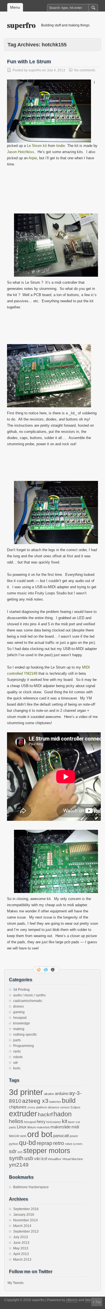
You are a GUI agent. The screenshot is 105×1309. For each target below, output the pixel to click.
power (74, 1136)
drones (18, 1006)
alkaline (49, 1094)
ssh (19, 1152)
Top (98, 1302)
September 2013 (26, 1231)
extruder (23, 1114)
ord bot (39, 1134)
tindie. (61, 146)
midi (75, 1126)
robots (18, 1057)
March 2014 (22, 1226)
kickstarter (53, 1122)
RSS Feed (39, 969)
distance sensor (59, 1107)
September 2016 (26, 1209)
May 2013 (20, 1248)
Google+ (53, 969)
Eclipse (75, 1107)
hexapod (20, 1018)
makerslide (60, 1126)
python (13, 1144)
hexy (41, 1121)
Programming (23, 1046)
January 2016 (23, 1215)
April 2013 (21, 1254)
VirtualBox (54, 1159)
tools (16, 1068)
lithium (31, 1127)
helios (16, 1121)
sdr (15, 1063)
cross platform (37, 1107)
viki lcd (40, 1158)
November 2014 (25, 1220)
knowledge (21, 1023)
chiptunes (18, 1107)
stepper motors (46, 1151)
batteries (55, 1101)
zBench (72, 1300)
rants (17, 1051)
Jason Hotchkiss (20, 152)
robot (68, 1144)
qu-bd (27, 1142)
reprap (44, 1143)
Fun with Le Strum (29, 61)
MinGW (14, 1136)
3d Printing (21, 990)
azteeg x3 (35, 1100)
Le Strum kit (37, 146)
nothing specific (25, 1035)
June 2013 (21, 1243)
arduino (61, 1093)
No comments (84, 70)
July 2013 (20, 1237)
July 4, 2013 (56, 70)
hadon (62, 1114)
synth (16, 1158)
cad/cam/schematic (27, 1001)
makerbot (43, 1127)
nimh (23, 1136)
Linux (22, 1126)
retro (58, 1143)
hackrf (45, 1114)
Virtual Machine (72, 1159)
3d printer (26, 1092)
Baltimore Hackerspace (31, 1187)
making (18, 1029)
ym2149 (19, 1165)
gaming (19, 1012)
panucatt (61, 1135)
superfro (21, 25)
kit (64, 1121)
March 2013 (22, 1260)
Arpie (33, 158)
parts (17, 1040)
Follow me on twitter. (46, 969)
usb (28, 1158)
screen (77, 1144)
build (69, 1100)
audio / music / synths (29, 995)
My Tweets (16, 1283)
